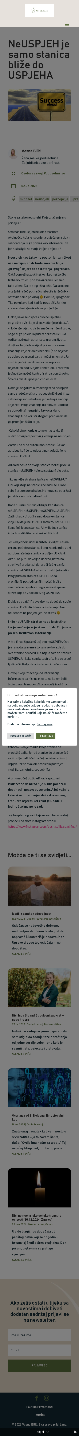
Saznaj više (44, 724)
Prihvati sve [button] (46, 736)
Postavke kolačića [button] (20, 736)
